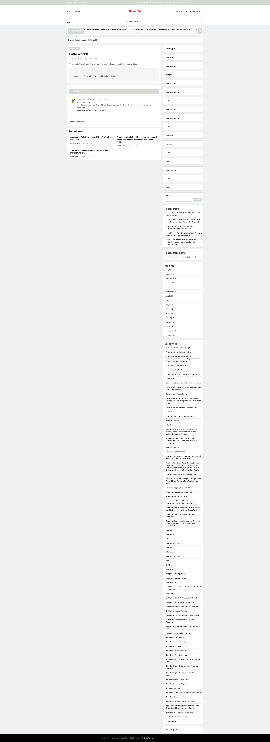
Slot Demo (169, 565)
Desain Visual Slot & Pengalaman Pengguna (181, 374)
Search (168, 195)
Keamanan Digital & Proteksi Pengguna (179, 416)
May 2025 (169, 305)
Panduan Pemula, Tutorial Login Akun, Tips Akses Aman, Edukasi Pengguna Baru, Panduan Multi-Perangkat (183, 481)
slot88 (168, 153)
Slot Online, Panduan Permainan (177, 611)
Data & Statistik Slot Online (175, 370)
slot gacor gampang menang (176, 578)
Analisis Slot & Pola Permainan (177, 366)
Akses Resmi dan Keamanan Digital (178, 348)
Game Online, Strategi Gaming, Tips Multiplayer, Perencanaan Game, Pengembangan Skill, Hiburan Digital (183, 400)
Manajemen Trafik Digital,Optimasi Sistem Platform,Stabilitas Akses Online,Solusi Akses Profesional (182, 440)
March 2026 (170, 274)
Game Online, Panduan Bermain (177, 394)
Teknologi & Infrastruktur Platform (178, 646)
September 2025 (171, 292)
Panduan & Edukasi (172, 447)
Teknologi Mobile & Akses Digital (177, 680)
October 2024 (170, 335)
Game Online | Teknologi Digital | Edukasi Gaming (183, 383)
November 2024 (171, 331)
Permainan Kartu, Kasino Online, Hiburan (180, 492)
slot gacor (169, 57)
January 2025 (170, 322)
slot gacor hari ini (172, 127)
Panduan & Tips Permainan (175, 452)
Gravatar (103, 110)
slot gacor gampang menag (175, 574)
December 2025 (171, 287)
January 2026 (170, 283)
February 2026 (171, 279)
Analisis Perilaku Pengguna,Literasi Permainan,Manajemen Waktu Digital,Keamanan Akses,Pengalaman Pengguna (183, 358)
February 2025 (171, 318)
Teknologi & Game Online (175, 637)
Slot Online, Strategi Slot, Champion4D (179, 633)
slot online (169, 593)
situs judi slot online (173, 543)
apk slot (169, 144)
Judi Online (170, 412)
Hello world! (191, 257)
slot (167, 101)
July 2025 (169, 296)
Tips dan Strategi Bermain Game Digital (180, 701)
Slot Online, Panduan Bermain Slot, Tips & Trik (182, 607)
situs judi (169, 530)
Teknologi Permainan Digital (176, 684)
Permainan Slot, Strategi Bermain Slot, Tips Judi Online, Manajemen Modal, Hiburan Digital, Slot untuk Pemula (183, 523)
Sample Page (132, 22)
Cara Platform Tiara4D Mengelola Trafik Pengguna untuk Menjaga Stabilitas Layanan (159, 2)
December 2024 (171, 326)
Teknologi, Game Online (174, 688)
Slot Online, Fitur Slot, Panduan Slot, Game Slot (182, 598)
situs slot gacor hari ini (174, 92)
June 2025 (169, 300)
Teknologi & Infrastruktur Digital (177, 642)
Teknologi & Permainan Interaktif (177, 655)
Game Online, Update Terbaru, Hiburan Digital (182, 407)
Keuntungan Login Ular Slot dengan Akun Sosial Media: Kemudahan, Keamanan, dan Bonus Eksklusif (136, 139)
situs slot (169, 548)
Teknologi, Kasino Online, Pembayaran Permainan (183, 693)
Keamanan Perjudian (173, 421)
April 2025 (169, 309)
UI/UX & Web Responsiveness (176, 717)
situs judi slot (171, 535)
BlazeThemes (149, 738)
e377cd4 (73, 59)
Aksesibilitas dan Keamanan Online (178, 352)
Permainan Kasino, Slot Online (176, 497)
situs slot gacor (171, 66)
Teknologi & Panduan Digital (176, 651)
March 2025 (170, 313)
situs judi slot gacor (173, 539)
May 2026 (169, 270)
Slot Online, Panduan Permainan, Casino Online (182, 615)
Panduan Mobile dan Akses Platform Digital (181, 474)
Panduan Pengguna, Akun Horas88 (178, 488)
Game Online (170, 379)
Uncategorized (74, 49)
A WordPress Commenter (86, 100)
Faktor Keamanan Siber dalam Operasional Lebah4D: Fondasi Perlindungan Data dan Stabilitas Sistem (181, 242)
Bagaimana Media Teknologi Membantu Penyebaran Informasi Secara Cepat (133, 29)
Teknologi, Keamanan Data (175, 697)
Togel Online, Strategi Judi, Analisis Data (180, 712)
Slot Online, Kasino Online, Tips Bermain (180, 602)
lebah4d (168, 425)
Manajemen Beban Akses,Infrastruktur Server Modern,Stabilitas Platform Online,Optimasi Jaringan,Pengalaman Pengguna (182, 431)
